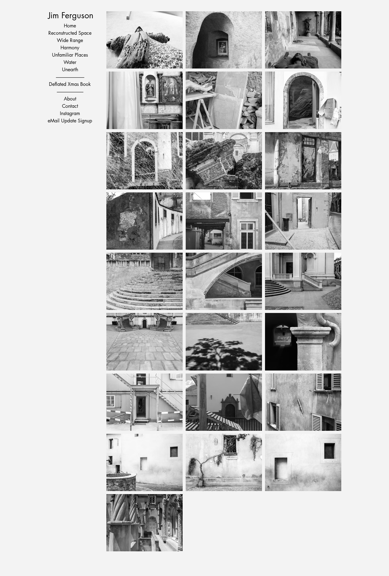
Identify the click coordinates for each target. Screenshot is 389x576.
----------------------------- (70, 91)
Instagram (70, 113)
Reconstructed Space (69, 33)
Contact (70, 106)
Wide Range (70, 40)
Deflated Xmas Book (70, 84)
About (70, 99)
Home (70, 26)
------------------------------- (70, 77)
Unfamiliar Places (70, 55)
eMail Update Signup (70, 121)
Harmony (69, 47)
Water (70, 62)
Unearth (70, 69)
